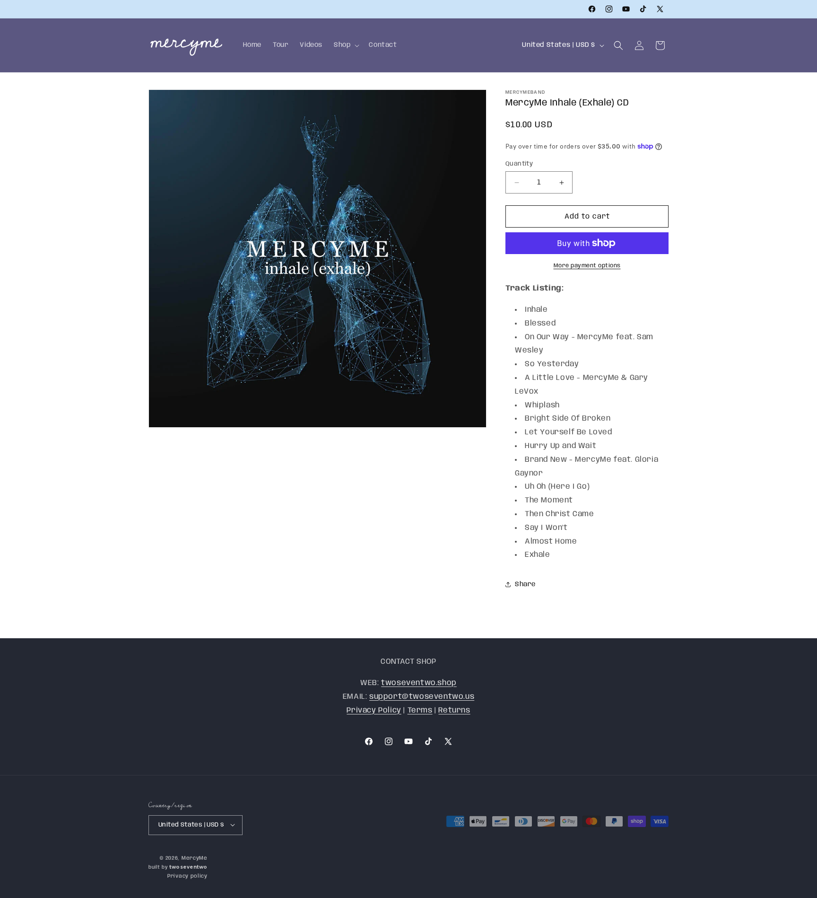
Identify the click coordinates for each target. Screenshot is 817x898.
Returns (454, 710)
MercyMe (195, 858)
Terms (420, 710)
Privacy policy (187, 876)
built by (178, 867)
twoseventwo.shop (419, 682)
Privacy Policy (374, 710)
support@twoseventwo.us (421, 696)
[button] (345, 45)
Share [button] (525, 584)
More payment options (587, 266)
